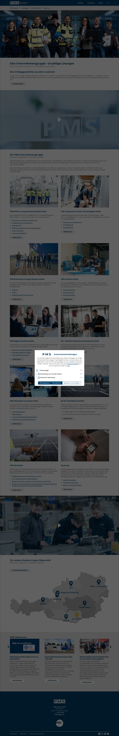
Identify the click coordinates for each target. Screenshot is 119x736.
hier (68, 366)
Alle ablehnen (56, 383)
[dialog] (59, 368)
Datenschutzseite (72, 364)
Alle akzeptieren (44, 383)
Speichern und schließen (72, 383)
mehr (81, 370)
